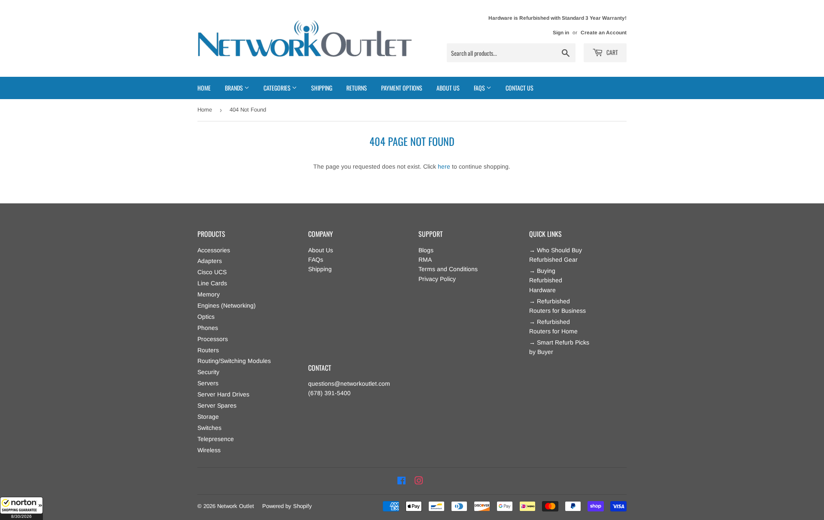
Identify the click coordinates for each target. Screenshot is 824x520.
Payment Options (401, 87)
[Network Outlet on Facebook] (401, 481)
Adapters (209, 260)
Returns (356, 87)
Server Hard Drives (223, 394)
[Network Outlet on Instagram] (419, 481)
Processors (212, 339)
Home (204, 87)
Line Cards (212, 283)
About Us (448, 87)
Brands (234, 87)
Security (208, 372)
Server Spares (216, 405)
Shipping (321, 87)
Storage (208, 416)
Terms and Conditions (448, 269)
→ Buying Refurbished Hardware (545, 280)
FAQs (315, 259)
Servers (207, 383)
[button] (21, 508)
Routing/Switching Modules (234, 360)
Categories (278, 87)
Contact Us (519, 87)
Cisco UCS (212, 272)
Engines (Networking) (226, 305)
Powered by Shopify (287, 506)
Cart (611, 52)
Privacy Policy (437, 278)
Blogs (425, 250)
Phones (207, 327)
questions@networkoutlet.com (349, 383)
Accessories (213, 250)
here (444, 166)
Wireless (209, 450)
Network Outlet (235, 506)
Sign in (561, 33)
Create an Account (604, 33)
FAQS (480, 87)
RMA (425, 259)
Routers (208, 350)
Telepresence (215, 438)
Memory (208, 294)
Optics (206, 316)
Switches (209, 427)
